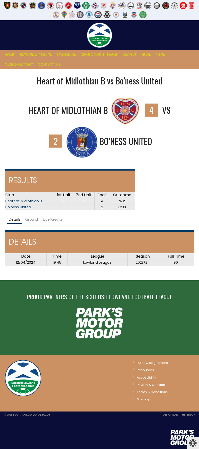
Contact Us (49, 64)
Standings (66, 54)
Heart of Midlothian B (23, 201)
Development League (99, 54)
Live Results (52, 219)
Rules (160, 54)
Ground (31, 219)
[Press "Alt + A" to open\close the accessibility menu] (193, 443)
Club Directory (19, 64)
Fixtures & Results (35, 54)
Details (14, 219)
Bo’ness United (18, 207)
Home (10, 54)
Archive (130, 54)
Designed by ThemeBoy (179, 414)
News (146, 54)
